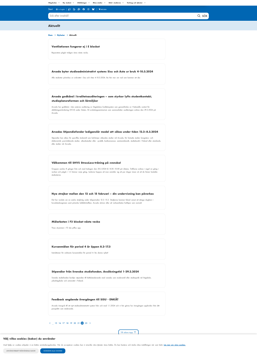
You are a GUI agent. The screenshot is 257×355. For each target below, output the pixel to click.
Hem (50, 35)
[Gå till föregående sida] (49, 323)
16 (60, 323)
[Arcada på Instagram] (88, 9)
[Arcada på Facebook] (83, 9)
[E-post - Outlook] (79, 9)
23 (86, 323)
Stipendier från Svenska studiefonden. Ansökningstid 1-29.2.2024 (95, 271)
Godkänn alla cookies (52, 351)
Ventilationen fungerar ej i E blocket (76, 46)
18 (67, 323)
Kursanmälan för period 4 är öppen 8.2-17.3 (81, 246)
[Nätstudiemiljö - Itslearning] (69, 9)
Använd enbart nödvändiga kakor (20, 351)
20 (75, 323)
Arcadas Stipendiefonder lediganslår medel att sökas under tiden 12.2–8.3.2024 (105, 132)
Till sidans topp (127, 332)
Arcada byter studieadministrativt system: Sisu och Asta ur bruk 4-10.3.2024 (102, 71)
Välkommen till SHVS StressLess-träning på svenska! (86, 163)
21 (79, 323)
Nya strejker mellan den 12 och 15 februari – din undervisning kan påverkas (103, 194)
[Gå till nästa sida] (89, 323)
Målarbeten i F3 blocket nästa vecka (76, 222)
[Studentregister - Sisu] (74, 9)
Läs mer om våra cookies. (175, 345)
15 (56, 323)
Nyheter (61, 35)
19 (71, 323)
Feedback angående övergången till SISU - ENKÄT (85, 299)
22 (82, 323)
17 (63, 323)
